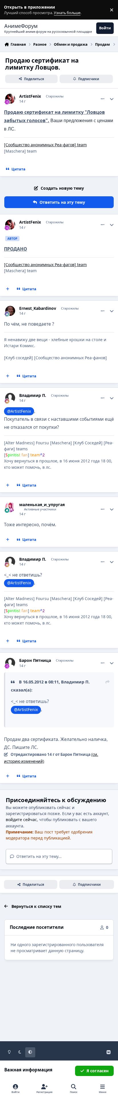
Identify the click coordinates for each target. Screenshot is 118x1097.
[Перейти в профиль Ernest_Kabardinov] (10, 311)
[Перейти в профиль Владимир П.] (10, 398)
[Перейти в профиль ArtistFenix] (10, 99)
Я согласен (97, 1070)
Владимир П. (32, 395)
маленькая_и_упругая (42, 504)
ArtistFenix (30, 96)
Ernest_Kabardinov (37, 308)
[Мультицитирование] (7, 288)
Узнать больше (15, 10)
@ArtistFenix (19, 411)
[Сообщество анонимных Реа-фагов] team (45, 144)
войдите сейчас (21, 819)
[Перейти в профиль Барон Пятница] (10, 663)
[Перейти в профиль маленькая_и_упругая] (10, 507)
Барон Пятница (35, 660)
